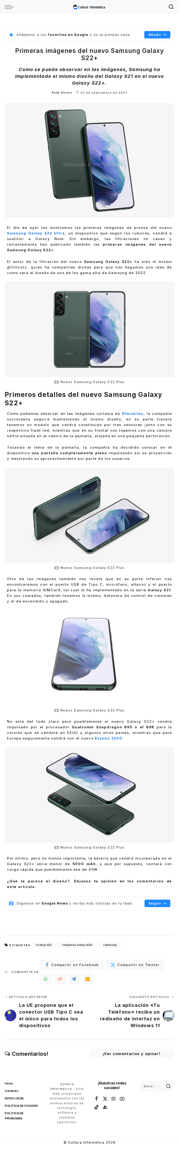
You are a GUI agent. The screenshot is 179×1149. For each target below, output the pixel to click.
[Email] (88, 979)
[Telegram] (74, 979)
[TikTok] (96, 1107)
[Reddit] (60, 979)
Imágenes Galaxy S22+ (78, 944)
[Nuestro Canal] (105, 1107)
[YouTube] (122, 1099)
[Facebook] (96, 1099)
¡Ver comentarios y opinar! (131, 1053)
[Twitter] (105, 1099)
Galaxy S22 (44, 944)
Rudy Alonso (62, 92)
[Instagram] (114, 1099)
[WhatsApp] (46, 979)
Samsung (111, 944)
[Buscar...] (171, 7)
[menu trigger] (10, 7)
